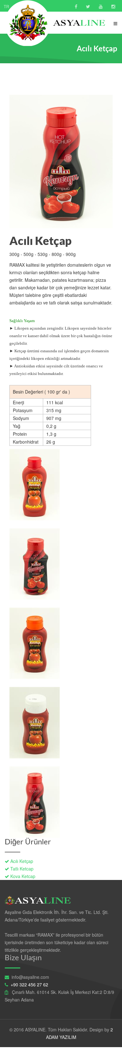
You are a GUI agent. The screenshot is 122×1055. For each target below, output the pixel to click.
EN (19, 6)
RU (32, 6)
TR (6, 6)
